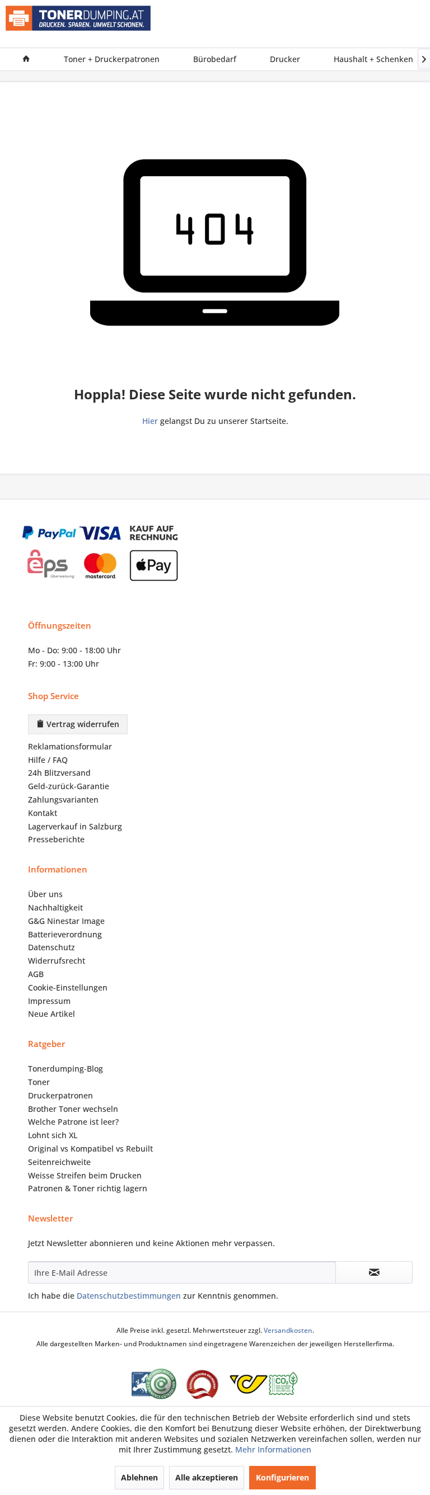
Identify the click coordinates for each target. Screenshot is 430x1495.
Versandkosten (288, 1330)
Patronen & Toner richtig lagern (87, 1188)
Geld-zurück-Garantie (68, 786)
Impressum (49, 1001)
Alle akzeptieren (206, 1477)
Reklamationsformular (70, 746)
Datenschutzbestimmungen (129, 1295)
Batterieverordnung (65, 934)
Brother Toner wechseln (73, 1108)
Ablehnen (139, 1477)
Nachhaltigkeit (55, 907)
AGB (36, 974)
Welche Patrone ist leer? (73, 1121)
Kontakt (42, 813)
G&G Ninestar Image (66, 921)
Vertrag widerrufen (81, 724)
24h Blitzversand (59, 772)
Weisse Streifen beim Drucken (85, 1175)
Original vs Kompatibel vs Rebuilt (90, 1148)
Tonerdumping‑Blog (65, 1068)
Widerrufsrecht (56, 960)
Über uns (45, 894)
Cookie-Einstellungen (68, 987)
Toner (39, 1082)
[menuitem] (26, 59)
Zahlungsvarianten (63, 799)
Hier (150, 421)
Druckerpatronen (60, 1095)
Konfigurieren (282, 1477)
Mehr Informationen (273, 1449)
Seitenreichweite (59, 1162)
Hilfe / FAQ (48, 759)
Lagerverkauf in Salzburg (75, 826)
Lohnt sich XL (52, 1135)
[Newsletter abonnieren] (374, 1272)
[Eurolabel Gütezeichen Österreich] (154, 1384)
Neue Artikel (51, 1013)
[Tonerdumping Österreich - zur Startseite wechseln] (78, 24)
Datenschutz (51, 947)
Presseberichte (56, 839)
